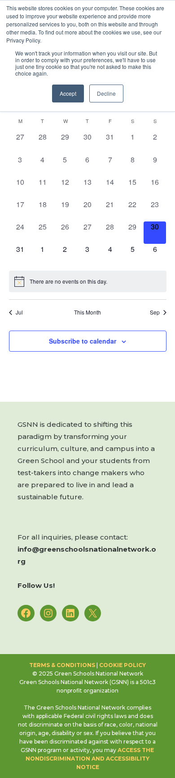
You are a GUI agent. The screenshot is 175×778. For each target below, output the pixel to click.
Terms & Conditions (62, 665)
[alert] (87, 281)
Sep (155, 312)
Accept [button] (68, 93)
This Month (87, 312)
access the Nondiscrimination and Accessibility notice (90, 758)
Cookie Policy (122, 665)
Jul (19, 312)
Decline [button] (106, 93)
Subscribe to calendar (82, 340)
